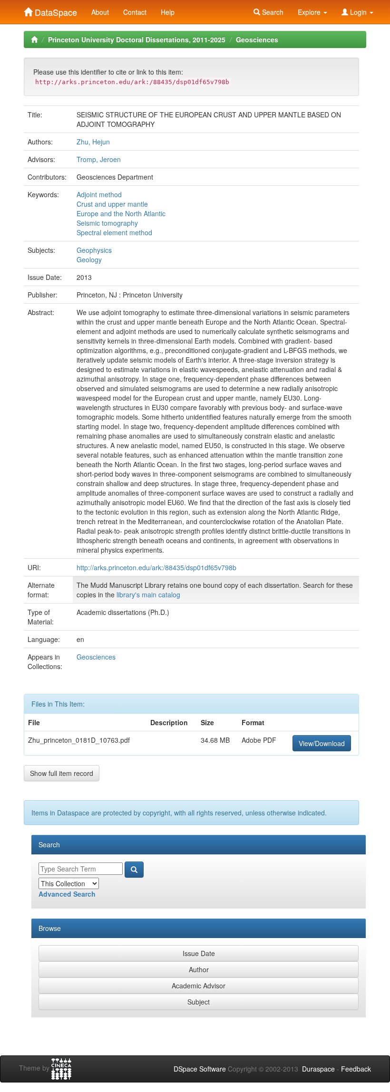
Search (271, 12)
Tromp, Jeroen (99, 159)
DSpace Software (200, 1068)
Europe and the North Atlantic (121, 213)
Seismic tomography (107, 223)
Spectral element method (114, 232)
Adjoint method (99, 194)
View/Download (322, 743)
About (100, 12)
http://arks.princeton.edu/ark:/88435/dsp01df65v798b (156, 567)
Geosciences (257, 39)
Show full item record (61, 773)
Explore (310, 12)
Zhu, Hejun (93, 141)
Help (168, 12)
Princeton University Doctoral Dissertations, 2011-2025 (136, 39)
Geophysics (94, 250)
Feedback (356, 1068)
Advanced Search (67, 894)
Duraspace (318, 1068)
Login (358, 12)
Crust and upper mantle (112, 204)
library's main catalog (148, 594)
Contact (134, 12)
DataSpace (54, 10)
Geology (89, 259)
